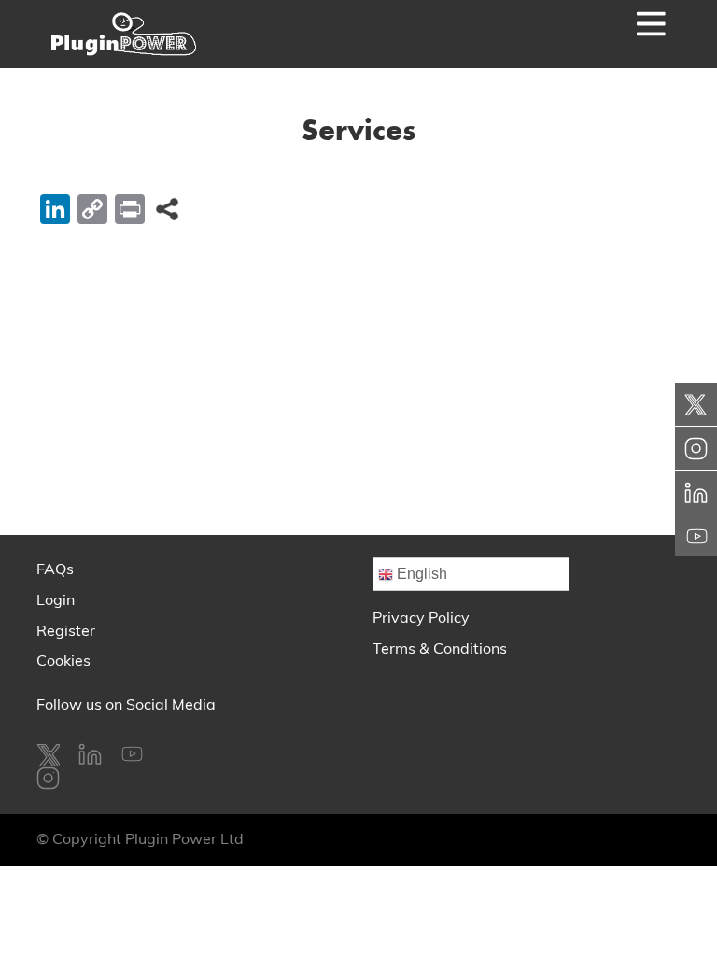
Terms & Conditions (440, 649)
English (420, 574)
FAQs (55, 570)
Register (65, 632)
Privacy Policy (421, 619)
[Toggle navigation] (623, 34)
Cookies (63, 661)
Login (55, 601)
